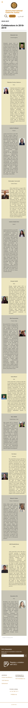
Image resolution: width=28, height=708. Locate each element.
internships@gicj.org (20, 678)
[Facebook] (8, 642)
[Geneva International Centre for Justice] (14, 5)
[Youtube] (15, 642)
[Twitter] (11, 642)
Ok (25, 655)
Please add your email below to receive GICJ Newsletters (11, 652)
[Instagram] (18, 642)
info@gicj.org (14, 694)
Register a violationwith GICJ (17, 663)
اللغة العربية (20, 16)
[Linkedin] (21, 642)
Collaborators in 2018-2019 (12, 26)
